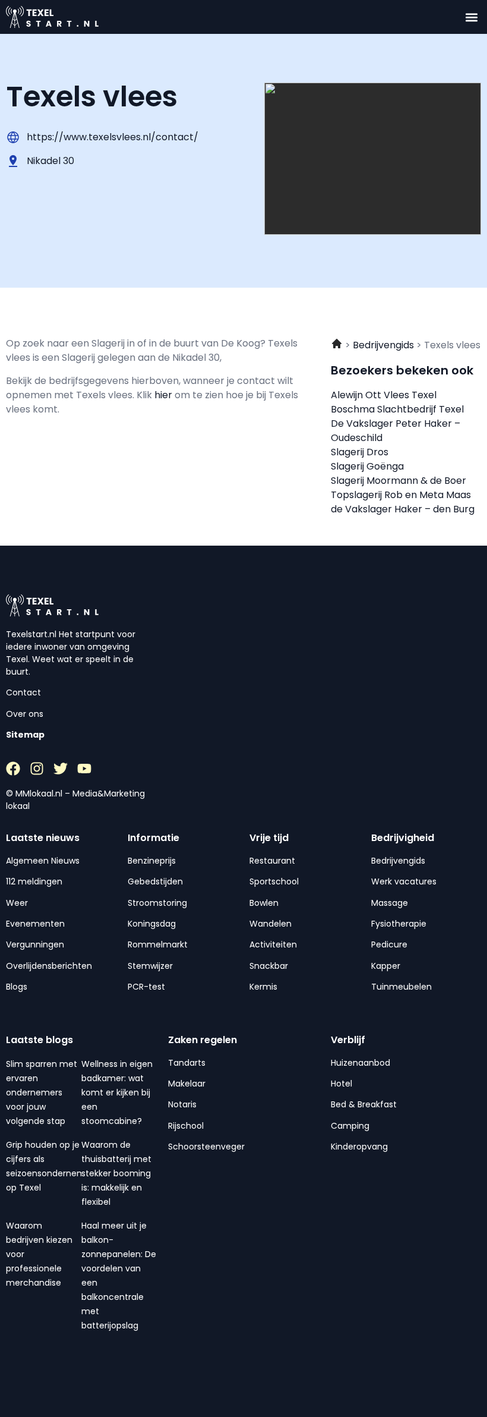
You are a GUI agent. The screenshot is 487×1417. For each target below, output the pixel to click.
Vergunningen (35, 944)
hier (164, 395)
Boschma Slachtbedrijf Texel (397, 409)
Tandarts (186, 1063)
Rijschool (186, 1126)
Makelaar (186, 1083)
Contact (23, 692)
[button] (471, 17)
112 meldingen (34, 881)
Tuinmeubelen (401, 987)
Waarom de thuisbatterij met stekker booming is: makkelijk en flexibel (116, 1173)
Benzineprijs (152, 861)
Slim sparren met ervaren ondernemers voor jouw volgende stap (41, 1092)
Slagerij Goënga (367, 466)
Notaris (182, 1104)
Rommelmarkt (158, 944)
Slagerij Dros (359, 452)
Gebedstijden (155, 881)
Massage (389, 903)
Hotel (341, 1083)
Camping (350, 1126)
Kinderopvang (359, 1147)
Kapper (385, 966)
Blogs (16, 987)
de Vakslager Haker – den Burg (403, 509)
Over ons (24, 714)
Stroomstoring (157, 903)
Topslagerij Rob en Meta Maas (401, 495)
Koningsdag (152, 924)
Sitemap (25, 735)
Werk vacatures (404, 881)
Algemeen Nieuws (43, 861)
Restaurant (272, 861)
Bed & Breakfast (364, 1104)
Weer (17, 903)
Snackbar (268, 966)
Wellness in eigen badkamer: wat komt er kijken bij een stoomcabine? (117, 1092)
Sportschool (274, 881)
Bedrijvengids (398, 861)
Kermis (263, 987)
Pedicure (389, 944)
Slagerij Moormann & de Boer (398, 480)
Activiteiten (273, 944)
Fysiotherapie (398, 924)
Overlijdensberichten (49, 966)
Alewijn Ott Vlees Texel (384, 395)
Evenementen (35, 924)
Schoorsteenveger (206, 1147)
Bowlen (264, 903)
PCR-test (146, 987)
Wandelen (270, 924)
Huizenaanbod (360, 1063)
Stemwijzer (150, 966)
